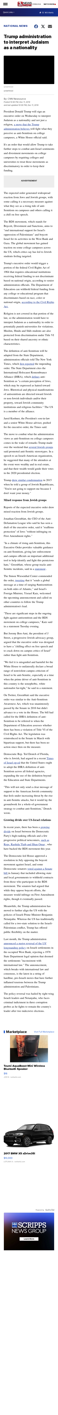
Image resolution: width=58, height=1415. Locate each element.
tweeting (20, 580)
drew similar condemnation (27, 480)
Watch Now (49, 4)
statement (40, 569)
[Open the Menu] (5, 4)
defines (36, 376)
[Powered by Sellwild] (49, 1210)
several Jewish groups (41, 447)
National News (16, 25)
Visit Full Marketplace (44, 1032)
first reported (27, 364)
